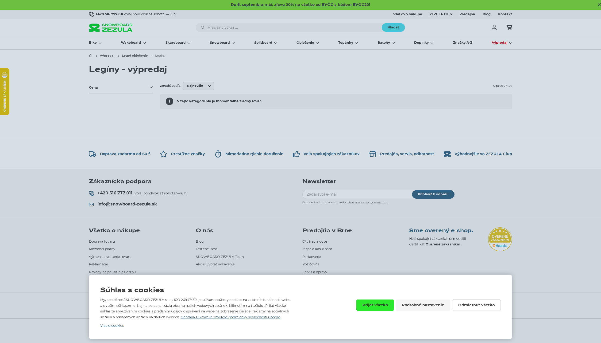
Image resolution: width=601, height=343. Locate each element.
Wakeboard (131, 42)
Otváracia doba (314, 241)
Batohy (384, 42)
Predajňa (467, 14)
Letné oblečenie (135, 55)
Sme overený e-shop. (441, 230)
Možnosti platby (102, 249)
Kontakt (505, 14)
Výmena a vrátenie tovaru (110, 257)
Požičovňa (310, 264)
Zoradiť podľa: (170, 85)
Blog (487, 14)
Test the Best (206, 249)
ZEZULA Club (441, 14)
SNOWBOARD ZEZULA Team (220, 257)
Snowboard (220, 42)
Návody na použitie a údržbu (112, 272)
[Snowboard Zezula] (111, 28)
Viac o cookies (112, 325)
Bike (93, 42)
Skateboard (176, 42)
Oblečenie (305, 42)
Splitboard (263, 42)
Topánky (345, 42)
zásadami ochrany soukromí (367, 202)
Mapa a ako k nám (317, 249)
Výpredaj (499, 42)
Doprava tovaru (102, 241)
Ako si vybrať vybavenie (215, 264)
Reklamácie (98, 264)
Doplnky (421, 42)
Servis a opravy (314, 272)
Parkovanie (311, 257)
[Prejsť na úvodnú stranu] (91, 56)
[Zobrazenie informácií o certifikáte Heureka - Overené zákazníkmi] (4, 114)
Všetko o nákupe (407, 14)
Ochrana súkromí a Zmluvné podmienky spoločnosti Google (230, 317)
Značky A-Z (462, 42)
